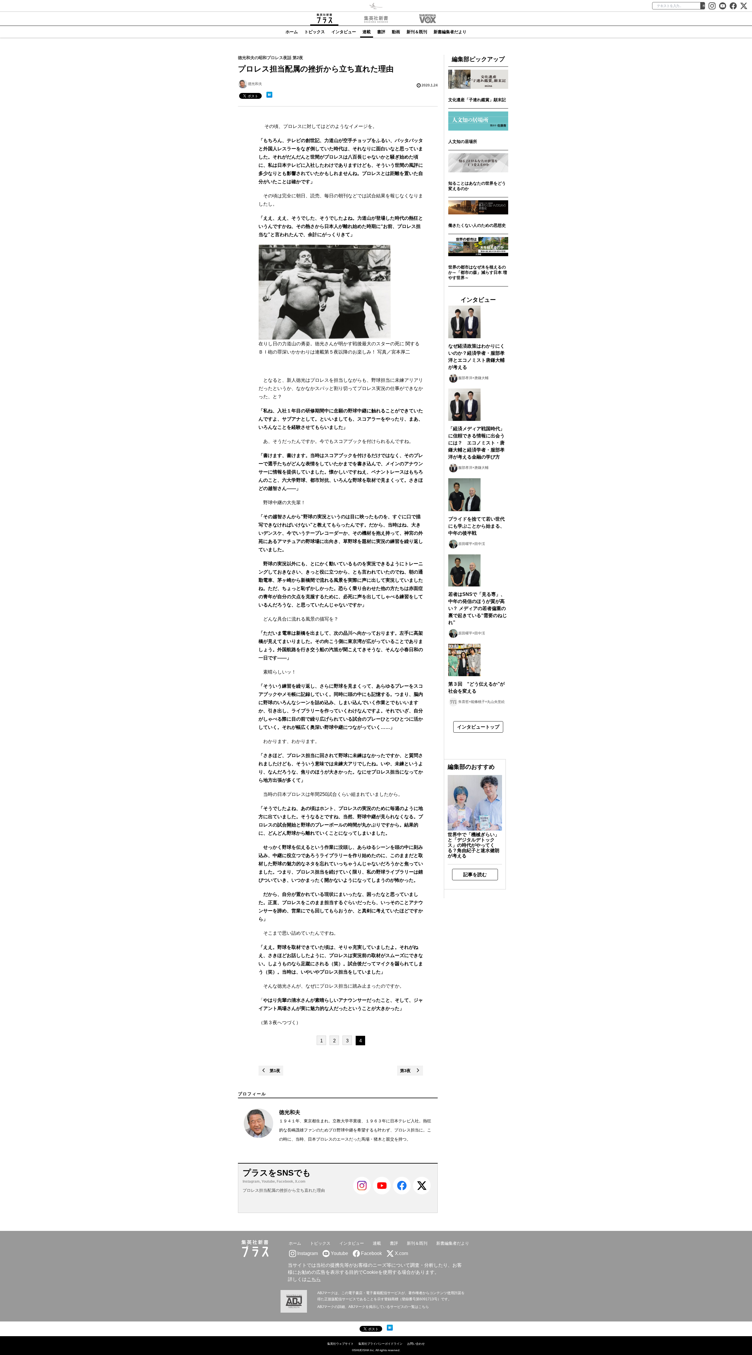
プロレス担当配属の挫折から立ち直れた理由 (284, 1190)
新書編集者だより (450, 31)
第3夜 (408, 1070)
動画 (396, 31)
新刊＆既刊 (417, 31)
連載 (366, 31)
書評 (381, 31)
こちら (314, 1279)
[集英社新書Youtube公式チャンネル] (382, 1193)
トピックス (314, 31)
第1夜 (273, 1070)
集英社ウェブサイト (340, 1343)
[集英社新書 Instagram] (712, 5)
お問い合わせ (416, 1343)
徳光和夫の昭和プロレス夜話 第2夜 (270, 57)
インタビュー (343, 31)
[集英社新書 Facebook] (733, 5)
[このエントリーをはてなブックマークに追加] (269, 95)
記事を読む (475, 874)
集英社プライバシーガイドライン (380, 1343)
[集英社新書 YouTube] (722, 5)
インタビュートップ (478, 726)
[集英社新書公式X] (743, 5)
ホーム (292, 31)
